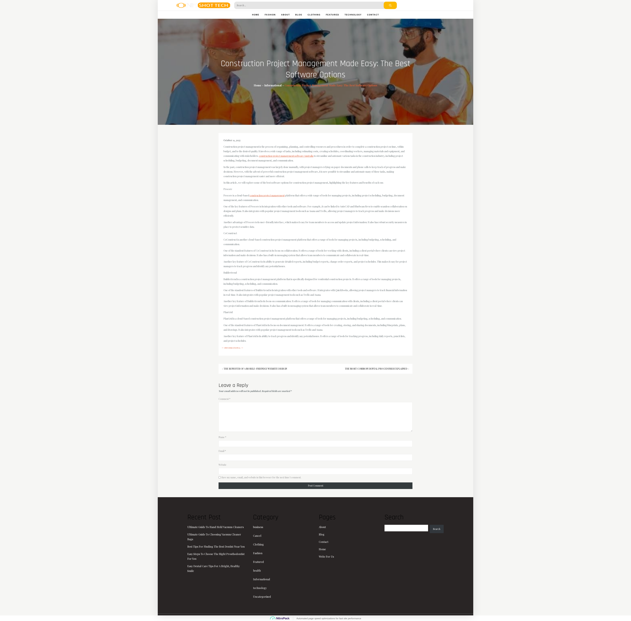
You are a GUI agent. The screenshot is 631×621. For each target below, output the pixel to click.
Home (255, 15)
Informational (232, 347)
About (285, 15)
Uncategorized (262, 596)
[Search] (390, 5)
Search (436, 529)
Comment (224, 398)
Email (222, 451)
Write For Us (326, 556)
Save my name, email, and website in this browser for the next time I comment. (261, 477)
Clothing (314, 15)
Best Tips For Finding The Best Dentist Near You (216, 546)
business (258, 527)
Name (222, 437)
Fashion (270, 15)
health (257, 570)
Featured (332, 15)
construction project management (267, 195)
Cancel (257, 535)
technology (353, 15)
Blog (298, 15)
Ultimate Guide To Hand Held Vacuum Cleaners (215, 527)
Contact (373, 15)
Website (222, 464)
